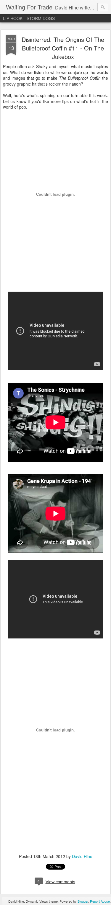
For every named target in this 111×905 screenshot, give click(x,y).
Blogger (83, 901)
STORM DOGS (41, 18)
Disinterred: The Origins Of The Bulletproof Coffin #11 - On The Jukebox (63, 48)
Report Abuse (100, 901)
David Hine (82, 856)
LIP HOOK (12, 18)
